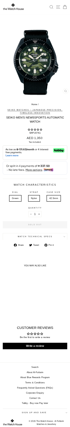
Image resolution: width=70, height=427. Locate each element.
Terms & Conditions (35, 382)
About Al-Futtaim (35, 372)
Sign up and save (34, 412)
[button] (35, 129)
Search (34, 367)
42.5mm (53, 198)
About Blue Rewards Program (35, 377)
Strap (34, 192)
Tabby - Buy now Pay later (35, 403)
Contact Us (35, 398)
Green (15, 198)
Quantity (35, 208)
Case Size (54, 192)
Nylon (34, 198)
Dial (15, 192)
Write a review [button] (35, 346)
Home (34, 104)
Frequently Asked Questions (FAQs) (35, 388)
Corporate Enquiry (35, 393)
